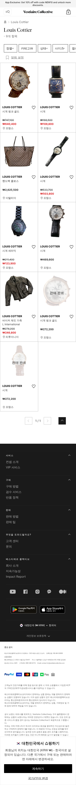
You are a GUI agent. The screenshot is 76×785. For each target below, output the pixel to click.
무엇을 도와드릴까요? (18, 534)
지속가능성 (13, 571)
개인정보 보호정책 (36, 635)
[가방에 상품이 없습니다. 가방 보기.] (68, 11)
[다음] (47, 421)
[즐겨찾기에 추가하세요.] (33, 107)
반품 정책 (12, 497)
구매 (8, 480)
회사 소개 (12, 565)
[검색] (7, 11)
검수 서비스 (14, 492)
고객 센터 (12, 541)
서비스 (9, 455)
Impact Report (16, 576)
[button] (68, 11)
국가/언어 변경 (38, 778)
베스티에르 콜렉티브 (18, 559)
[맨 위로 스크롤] (62, 421)
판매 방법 (12, 516)
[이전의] (28, 421)
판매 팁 (11, 522)
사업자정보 (8, 657)
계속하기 (38, 768)
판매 (8, 510)
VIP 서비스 (13, 467)
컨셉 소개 (12, 462)
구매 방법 (12, 486)
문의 (9, 546)
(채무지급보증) (21, 688)
